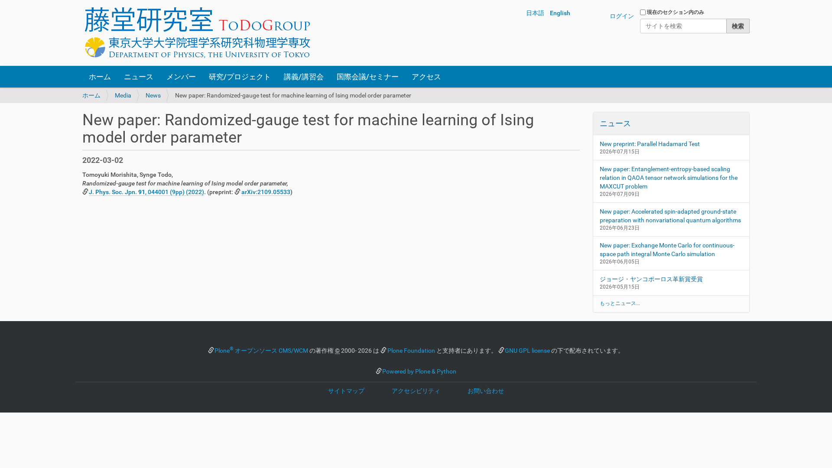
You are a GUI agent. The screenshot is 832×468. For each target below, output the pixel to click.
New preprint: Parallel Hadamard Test (650, 143)
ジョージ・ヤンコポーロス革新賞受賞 (651, 279)
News (153, 95)
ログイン (622, 16)
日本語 (535, 13)
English (560, 13)
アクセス (426, 76)
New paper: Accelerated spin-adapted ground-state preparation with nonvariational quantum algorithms (670, 216)
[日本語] (197, 32)
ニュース (138, 76)
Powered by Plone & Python (419, 371)
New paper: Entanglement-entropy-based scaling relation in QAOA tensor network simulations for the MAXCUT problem (669, 178)
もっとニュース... (620, 303)
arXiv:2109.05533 (265, 191)
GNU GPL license (527, 350)
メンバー (181, 76)
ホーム (100, 76)
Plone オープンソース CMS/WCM (261, 350)
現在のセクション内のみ (675, 12)
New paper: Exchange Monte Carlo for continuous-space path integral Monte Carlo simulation (667, 249)
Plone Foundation (411, 350)
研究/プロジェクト (240, 76)
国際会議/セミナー (368, 76)
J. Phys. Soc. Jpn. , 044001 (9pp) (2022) (146, 191)
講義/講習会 (304, 76)
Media (123, 95)
